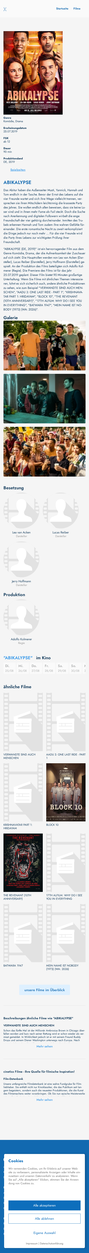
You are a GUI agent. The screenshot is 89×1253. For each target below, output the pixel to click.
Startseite (62, 8)
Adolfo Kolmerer (21, 639)
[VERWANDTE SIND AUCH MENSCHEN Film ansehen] (23, 722)
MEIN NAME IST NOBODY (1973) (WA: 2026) (62, 967)
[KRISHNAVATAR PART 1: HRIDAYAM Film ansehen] (23, 792)
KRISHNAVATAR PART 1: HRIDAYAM (17, 826)
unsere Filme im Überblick (44, 989)
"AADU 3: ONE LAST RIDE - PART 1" (39, 292)
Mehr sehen (45, 1046)
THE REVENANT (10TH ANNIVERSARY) (17, 897)
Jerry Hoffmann (21, 581)
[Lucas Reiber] (61, 510)
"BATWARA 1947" (39, 305)
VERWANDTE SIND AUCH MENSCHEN (19, 756)
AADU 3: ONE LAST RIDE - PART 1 (66, 756)
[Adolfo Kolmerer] (21, 617)
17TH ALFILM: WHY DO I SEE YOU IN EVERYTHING (64, 897)
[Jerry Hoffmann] (21, 559)
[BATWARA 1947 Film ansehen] (23, 933)
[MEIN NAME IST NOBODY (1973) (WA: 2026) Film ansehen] (66, 933)
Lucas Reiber (60, 532)
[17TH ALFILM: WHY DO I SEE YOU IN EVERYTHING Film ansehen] (66, 863)
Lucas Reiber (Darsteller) (28, 262)
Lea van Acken (21, 532)
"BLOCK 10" (45, 296)
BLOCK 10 (52, 825)
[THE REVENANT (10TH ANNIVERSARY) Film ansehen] (23, 863)
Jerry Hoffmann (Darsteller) (63, 262)
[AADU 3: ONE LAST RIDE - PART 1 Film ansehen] (66, 722)
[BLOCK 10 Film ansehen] (66, 792)
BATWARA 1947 (13, 965)
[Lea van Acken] (21, 510)
